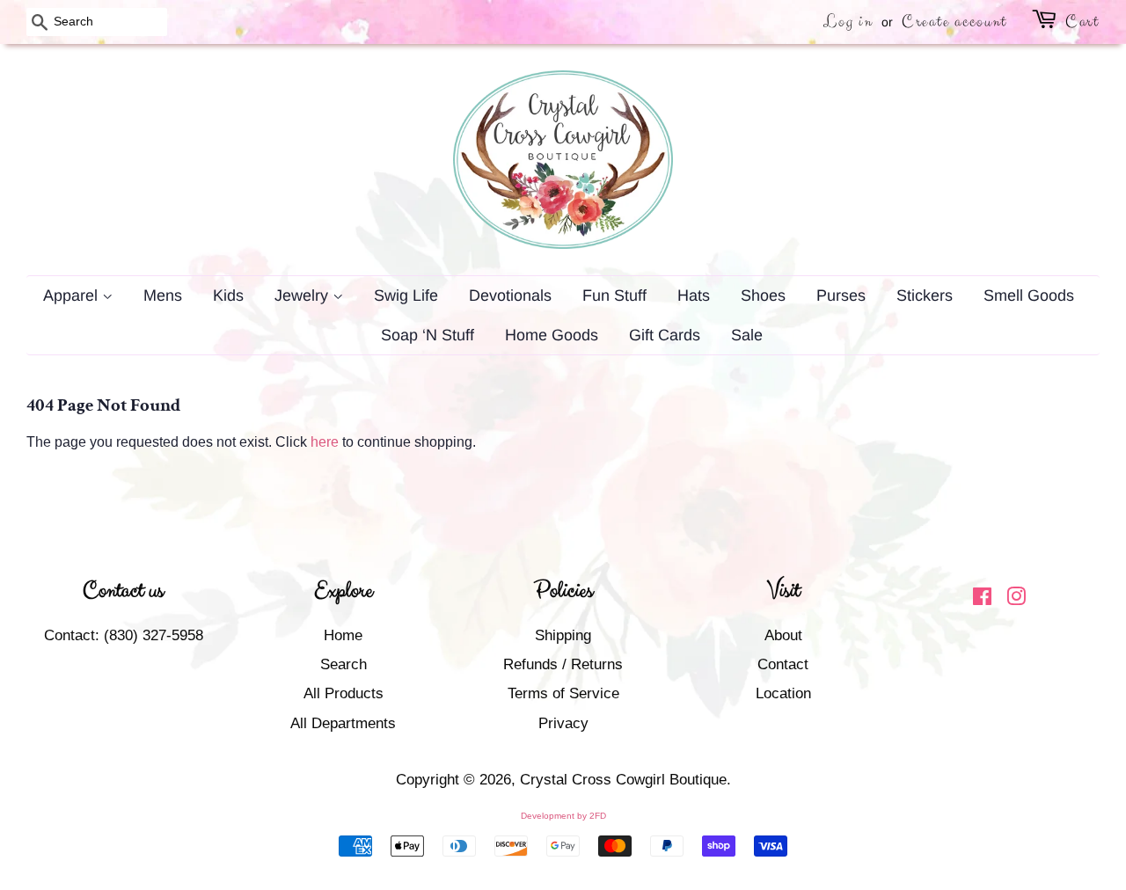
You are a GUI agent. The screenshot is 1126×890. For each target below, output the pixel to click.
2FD (597, 816)
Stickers (924, 295)
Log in (848, 21)
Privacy (563, 723)
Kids (228, 295)
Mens (162, 295)
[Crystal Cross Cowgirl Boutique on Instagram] (1016, 599)
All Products (343, 693)
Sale (747, 335)
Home (343, 635)
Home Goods (551, 335)
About (783, 635)
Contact (782, 664)
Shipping (563, 635)
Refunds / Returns (563, 664)
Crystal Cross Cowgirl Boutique (623, 779)
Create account (954, 21)
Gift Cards (664, 335)
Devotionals (510, 295)
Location (783, 693)
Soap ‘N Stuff (427, 335)
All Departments (343, 723)
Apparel (72, 295)
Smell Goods (1028, 295)
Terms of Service (563, 693)
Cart (1082, 21)
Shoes (763, 295)
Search (343, 664)
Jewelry (303, 295)
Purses (841, 295)
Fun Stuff (614, 295)
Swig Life (406, 295)
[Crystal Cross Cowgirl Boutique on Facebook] (982, 599)
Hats (693, 295)
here (325, 441)
